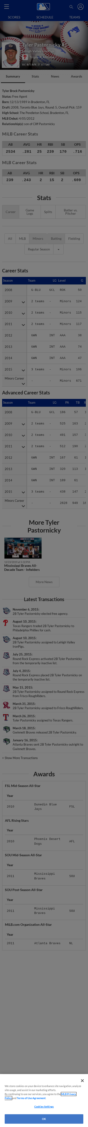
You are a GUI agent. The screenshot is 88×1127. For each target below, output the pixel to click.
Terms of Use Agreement (31, 1098)
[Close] (82, 1080)
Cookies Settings (44, 1106)
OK (44, 1118)
